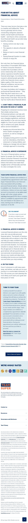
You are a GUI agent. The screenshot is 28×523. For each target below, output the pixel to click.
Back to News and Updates (14, 354)
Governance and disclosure (9, 419)
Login (19, 3)
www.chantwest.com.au (10, 485)
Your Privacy (4, 425)
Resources (4, 413)
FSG (5, 487)
